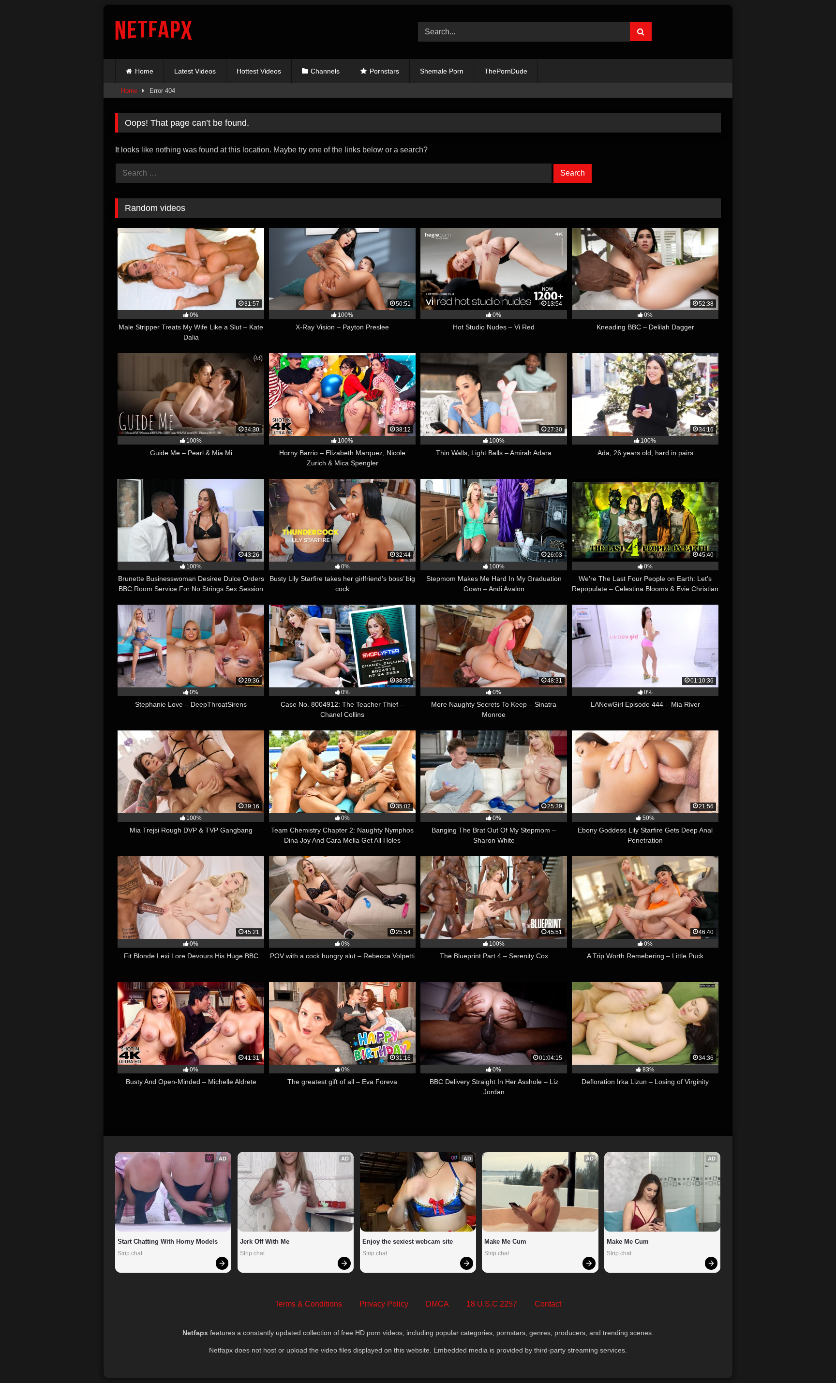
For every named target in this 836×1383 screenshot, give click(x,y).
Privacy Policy (383, 1304)
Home (144, 71)
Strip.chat (130, 1253)
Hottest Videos (259, 71)
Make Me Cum (505, 1241)
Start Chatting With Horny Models (168, 1241)
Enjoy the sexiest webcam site (407, 1241)
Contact (548, 1304)
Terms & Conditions (308, 1304)
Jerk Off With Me (264, 1241)
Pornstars (384, 71)
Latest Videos (195, 71)
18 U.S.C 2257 (491, 1304)
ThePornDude (505, 71)
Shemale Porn (441, 71)
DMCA (437, 1304)
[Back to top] (806, 1354)
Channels (325, 71)
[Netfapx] (153, 32)
